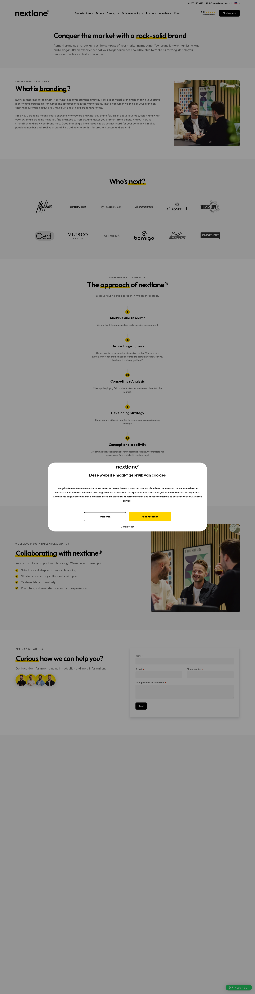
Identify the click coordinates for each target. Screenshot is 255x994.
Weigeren (105, 516)
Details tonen (127, 526)
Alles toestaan (150, 516)
